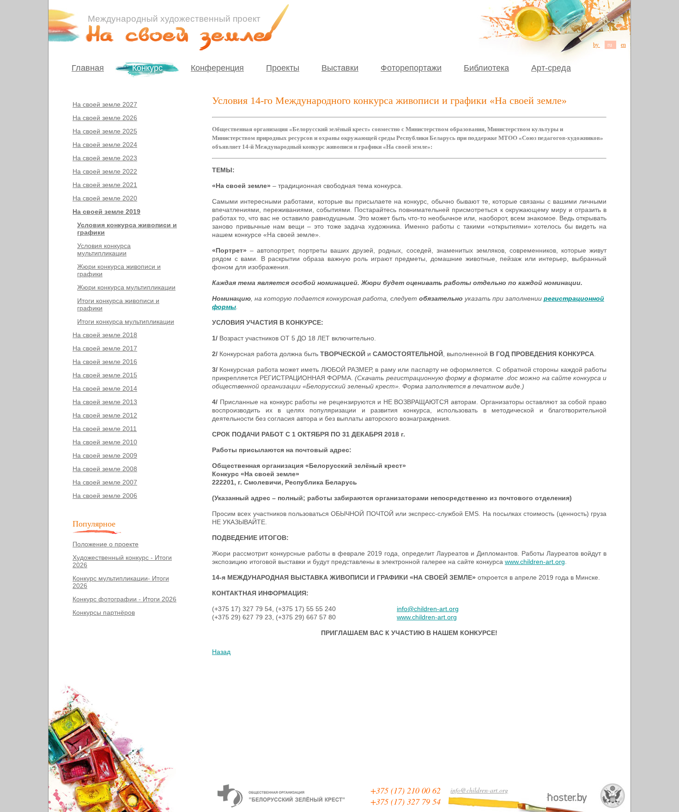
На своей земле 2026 (105, 117)
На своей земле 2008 (105, 469)
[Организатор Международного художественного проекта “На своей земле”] (281, 796)
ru (610, 45)
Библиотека (486, 68)
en (623, 45)
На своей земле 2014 (105, 388)
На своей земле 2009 (105, 455)
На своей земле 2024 (105, 144)
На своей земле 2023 (105, 158)
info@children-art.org (428, 608)
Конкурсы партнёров (104, 612)
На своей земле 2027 (105, 104)
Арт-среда (551, 68)
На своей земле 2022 (105, 171)
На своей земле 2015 (105, 375)
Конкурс (147, 68)
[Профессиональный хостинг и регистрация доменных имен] (566, 798)
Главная (88, 68)
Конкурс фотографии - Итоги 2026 (124, 599)
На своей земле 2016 (105, 361)
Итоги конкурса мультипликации (125, 321)
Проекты (282, 68)
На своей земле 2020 (105, 198)
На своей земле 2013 (105, 402)
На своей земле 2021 (105, 184)
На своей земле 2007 (105, 482)
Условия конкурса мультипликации (104, 249)
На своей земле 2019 (106, 211)
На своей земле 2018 (105, 335)
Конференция (217, 68)
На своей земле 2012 (105, 415)
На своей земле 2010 (105, 442)
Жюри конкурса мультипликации (126, 287)
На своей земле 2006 (105, 495)
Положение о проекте (106, 544)
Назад (221, 651)
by (596, 45)
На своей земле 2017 (105, 348)
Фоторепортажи (411, 68)
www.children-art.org (535, 561)
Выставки (339, 68)
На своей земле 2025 (105, 131)
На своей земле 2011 (105, 428)
